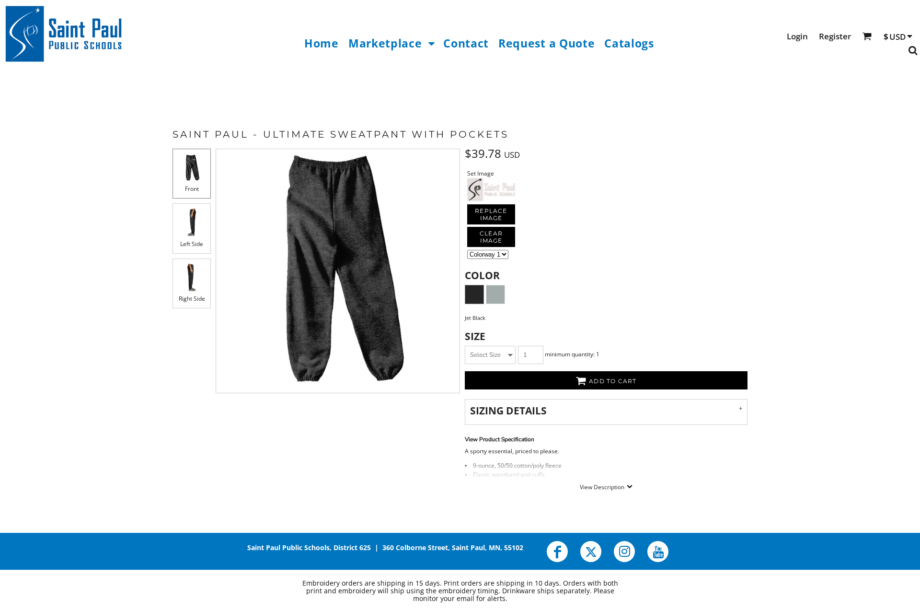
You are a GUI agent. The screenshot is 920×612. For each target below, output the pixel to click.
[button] (391, 43)
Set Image (480, 173)
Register (835, 36)
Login (797, 36)
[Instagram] (624, 551)
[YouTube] (657, 551)
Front (192, 189)
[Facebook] (557, 551)
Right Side (192, 298)
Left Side (191, 244)
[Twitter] (590, 551)
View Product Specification (499, 439)
